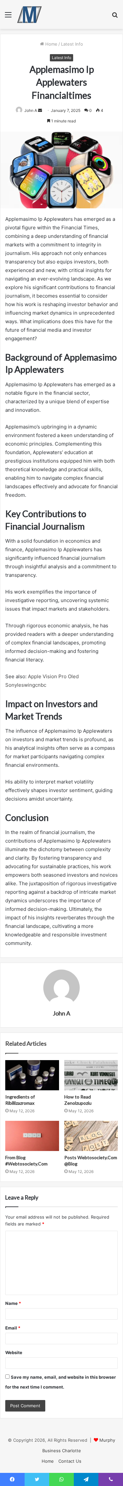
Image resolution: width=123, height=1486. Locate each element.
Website (13, 1352)
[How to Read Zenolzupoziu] (91, 1075)
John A (61, 1013)
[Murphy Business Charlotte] (29, 14)
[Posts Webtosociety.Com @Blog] (91, 1136)
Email (12, 1327)
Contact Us (69, 1461)
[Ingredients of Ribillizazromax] (32, 1075)
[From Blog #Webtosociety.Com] (32, 1136)
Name (13, 1303)
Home (50, 44)
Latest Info (72, 44)
